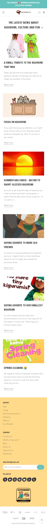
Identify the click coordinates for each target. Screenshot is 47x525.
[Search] (39, 12)
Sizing (5, 410)
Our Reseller (8, 424)
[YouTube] (24, 479)
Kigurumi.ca (8, 450)
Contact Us (7, 436)
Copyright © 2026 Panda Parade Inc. (23, 523)
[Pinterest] (19, 479)
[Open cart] (44, 12)
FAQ (5, 407)
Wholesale (7, 454)
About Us (7, 447)
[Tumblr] (34, 479)
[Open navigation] (3, 12)
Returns (6, 421)
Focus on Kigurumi (15, 122)
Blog (5, 443)
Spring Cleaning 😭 (15, 368)
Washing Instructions (11, 414)
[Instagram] (15, 479)
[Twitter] (10, 479)
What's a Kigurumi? (11, 440)
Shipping (6, 417)
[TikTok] (29, 479)
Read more (8, 85)
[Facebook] (5, 479)
